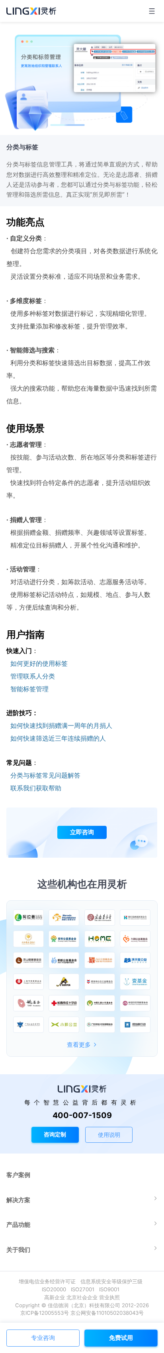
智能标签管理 (29, 689)
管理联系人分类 (32, 676)
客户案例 (18, 1175)
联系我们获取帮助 (35, 788)
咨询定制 (55, 1134)
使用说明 (109, 1134)
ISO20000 (55, 1289)
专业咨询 (43, 1337)
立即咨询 (82, 832)
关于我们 (18, 1249)
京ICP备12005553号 (44, 1313)
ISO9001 (111, 1289)
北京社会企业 (82, 1297)
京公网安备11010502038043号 (107, 1313)
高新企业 (54, 1297)
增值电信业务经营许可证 (49, 1281)
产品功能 (18, 1224)
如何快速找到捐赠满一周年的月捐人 (61, 725)
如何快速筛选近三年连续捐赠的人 (58, 738)
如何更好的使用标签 (39, 663)
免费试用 (121, 1337)
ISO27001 (84, 1289)
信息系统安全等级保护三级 (113, 1281)
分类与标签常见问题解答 (45, 775)
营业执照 (109, 1297)
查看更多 (79, 1045)
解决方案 (18, 1200)
